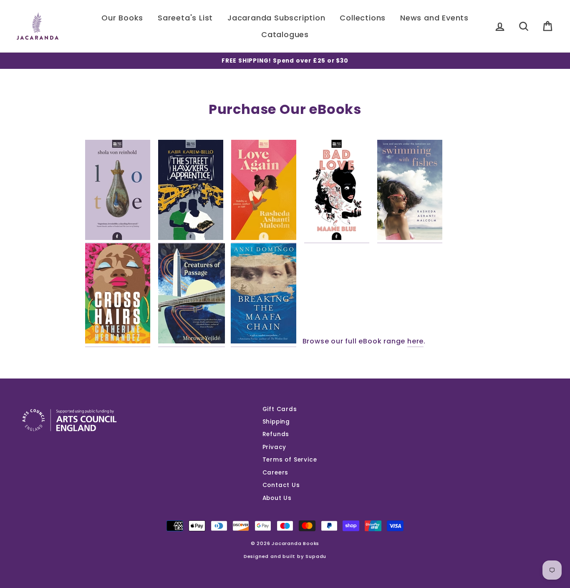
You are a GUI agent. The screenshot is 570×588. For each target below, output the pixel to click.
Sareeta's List (185, 18)
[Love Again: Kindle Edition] (263, 191)
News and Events (434, 18)
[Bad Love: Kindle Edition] (336, 191)
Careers (275, 473)
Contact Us (281, 485)
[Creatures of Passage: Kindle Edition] (191, 295)
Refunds (276, 434)
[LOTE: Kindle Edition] (117, 191)
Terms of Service (289, 460)
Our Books (122, 18)
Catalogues (285, 34)
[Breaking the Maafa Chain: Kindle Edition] (263, 295)
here (415, 341)
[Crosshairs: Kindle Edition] (117, 295)
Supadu (315, 556)
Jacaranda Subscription (276, 18)
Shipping (276, 422)
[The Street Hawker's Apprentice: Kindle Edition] (190, 191)
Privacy (274, 447)
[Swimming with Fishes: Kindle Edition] (409, 191)
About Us (277, 498)
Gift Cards (279, 409)
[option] (285, 61)
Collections (363, 18)
